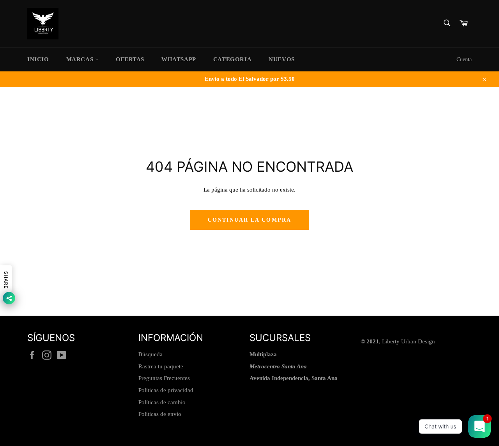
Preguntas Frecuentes (164, 378)
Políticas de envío (159, 414)
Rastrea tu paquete (160, 366)
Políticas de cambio (162, 402)
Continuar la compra (249, 220)
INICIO (38, 59)
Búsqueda (150, 354)
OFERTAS (130, 59)
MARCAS (80, 59)
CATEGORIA (232, 59)
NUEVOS (282, 59)
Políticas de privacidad (165, 390)
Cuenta (464, 59)
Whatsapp (178, 59)
